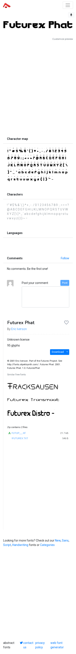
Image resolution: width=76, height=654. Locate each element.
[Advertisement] (38, 88)
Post (65, 282)
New (58, 540)
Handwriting (20, 545)
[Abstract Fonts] (7, 5)
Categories (47, 545)
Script (7, 545)
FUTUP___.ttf (19, 433)
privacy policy (40, 645)
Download (58, 351)
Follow (65, 258)
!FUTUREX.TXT (20, 438)
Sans (65, 540)
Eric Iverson (19, 329)
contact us (28, 645)
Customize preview (62, 39)
